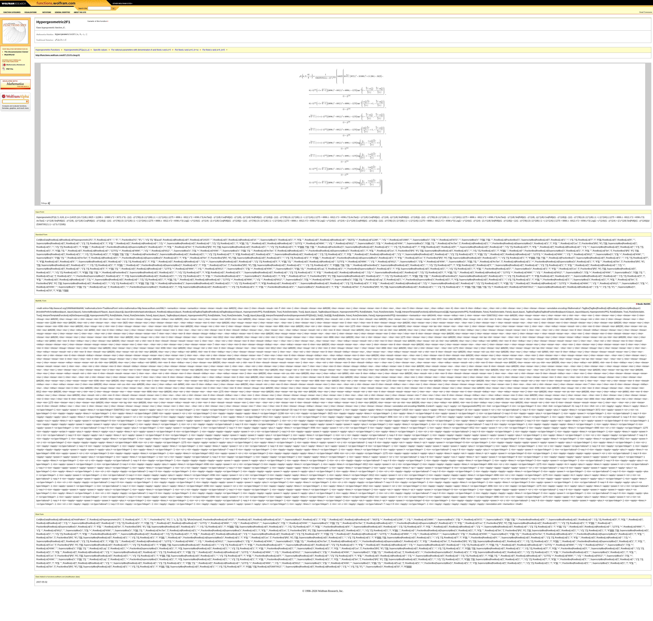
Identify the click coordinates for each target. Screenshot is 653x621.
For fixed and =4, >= (186, 50)
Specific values (100, 50)
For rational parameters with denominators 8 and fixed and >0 (141, 50)
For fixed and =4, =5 (214, 50)
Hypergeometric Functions (48, 50)
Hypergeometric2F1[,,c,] (76, 50)
